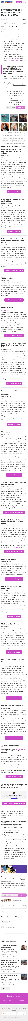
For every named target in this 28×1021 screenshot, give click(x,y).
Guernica (17, 43)
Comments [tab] (5, 922)
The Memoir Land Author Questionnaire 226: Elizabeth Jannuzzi (9, 947)
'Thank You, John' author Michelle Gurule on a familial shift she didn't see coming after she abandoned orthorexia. (10, 966)
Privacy (14, 1008)
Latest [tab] (7, 941)
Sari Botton (10, 29)
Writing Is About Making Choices (9, 976)
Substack (6, 1017)
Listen (24, 19)
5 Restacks (19, 900)
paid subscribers (16, 81)
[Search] (25, 941)
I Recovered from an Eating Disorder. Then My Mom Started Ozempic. (10, 962)
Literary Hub (14, 45)
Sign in (24, 2)
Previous (6, 911)
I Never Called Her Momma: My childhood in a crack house (13, 363)
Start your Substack (10, 1014)
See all (4, 988)
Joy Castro (6, 310)
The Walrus (13, 47)
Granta (12, 43)
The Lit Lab (7, 77)
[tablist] (8, 921)
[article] (14, 951)
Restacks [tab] (11, 922)
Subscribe (19, 2)
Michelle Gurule (12, 969)
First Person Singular (10, 54)
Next (23, 911)
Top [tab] (3, 941)
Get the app (22, 1014)
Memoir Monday (6, 7)
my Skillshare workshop (15, 784)
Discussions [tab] (13, 941)
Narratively (9, 41)
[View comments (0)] (8, 23)
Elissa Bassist (14, 61)
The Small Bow (16, 547)
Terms (18, 1008)
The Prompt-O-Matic (19, 85)
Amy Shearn (10, 982)
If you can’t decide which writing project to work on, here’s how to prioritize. (10, 980)
